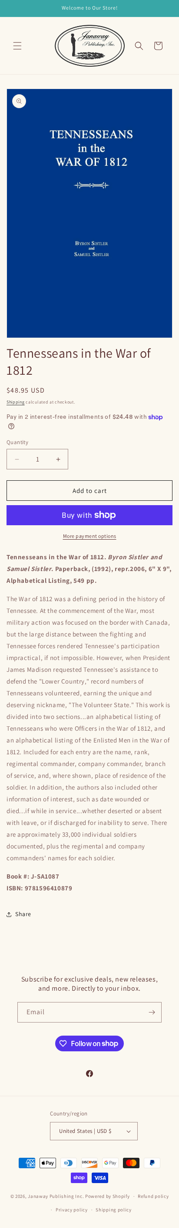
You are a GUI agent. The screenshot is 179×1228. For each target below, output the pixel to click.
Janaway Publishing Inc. (56, 1196)
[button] (17, 45)
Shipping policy (114, 1210)
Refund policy (153, 1196)
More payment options (89, 536)
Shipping (16, 402)
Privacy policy (72, 1210)
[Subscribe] (151, 1012)
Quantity (17, 442)
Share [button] (23, 914)
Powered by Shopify (107, 1196)
